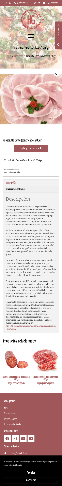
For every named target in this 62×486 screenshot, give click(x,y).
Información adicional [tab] (15, 189)
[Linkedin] (31, 438)
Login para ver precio (16, 383)
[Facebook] (7, 438)
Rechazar (31, 480)
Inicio (8, 56)
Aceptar (31, 472)
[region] (31, 470)
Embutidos (18, 56)
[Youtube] (23, 438)
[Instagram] (15, 438)
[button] (31, 36)
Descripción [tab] (11, 182)
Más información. (17, 465)
